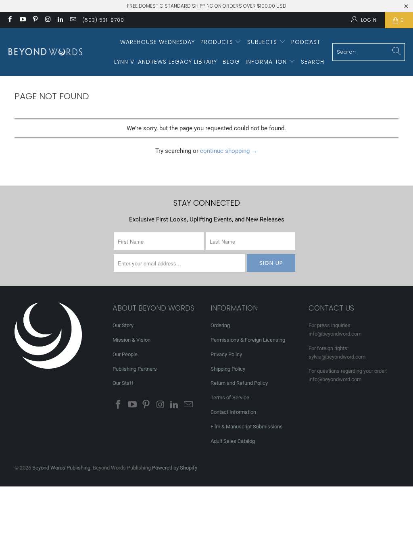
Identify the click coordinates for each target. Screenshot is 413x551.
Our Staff (123, 383)
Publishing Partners (135, 369)
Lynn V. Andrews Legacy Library (165, 62)
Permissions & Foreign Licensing (248, 340)
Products (217, 42)
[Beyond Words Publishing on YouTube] (22, 20)
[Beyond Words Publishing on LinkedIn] (59, 20)
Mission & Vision (131, 340)
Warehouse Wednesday (157, 42)
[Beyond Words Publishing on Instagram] (47, 20)
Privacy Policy (226, 354)
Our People (125, 354)
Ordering (220, 325)
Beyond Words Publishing (61, 468)
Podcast (305, 42)
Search (312, 62)
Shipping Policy (228, 369)
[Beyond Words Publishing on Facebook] (9, 20)
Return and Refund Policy (239, 383)
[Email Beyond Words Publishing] (72, 20)
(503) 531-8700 (103, 20)
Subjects (263, 42)
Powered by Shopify (174, 468)
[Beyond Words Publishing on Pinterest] (34, 20)
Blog (231, 62)
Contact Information (233, 412)
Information (267, 62)
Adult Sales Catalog (233, 441)
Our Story (123, 325)
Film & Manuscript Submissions (247, 427)
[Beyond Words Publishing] (45, 51)
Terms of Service (230, 397)
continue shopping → (228, 150)
